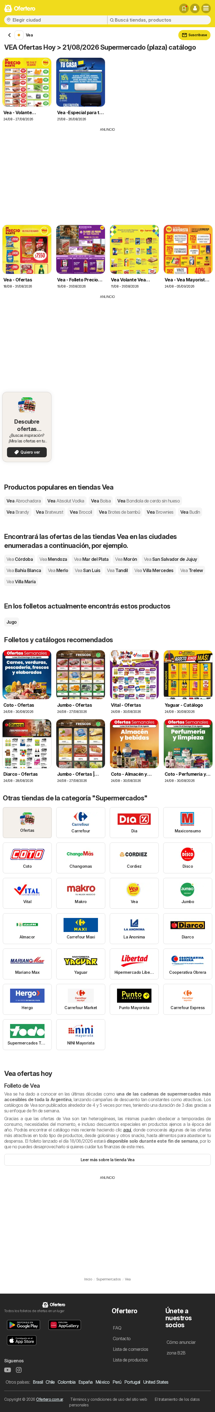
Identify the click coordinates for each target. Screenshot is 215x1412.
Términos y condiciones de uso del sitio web (108, 1399)
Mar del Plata (91, 559)
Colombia (67, 1382)
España (85, 1382)
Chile (50, 1382)
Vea (23, 501)
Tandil (117, 570)
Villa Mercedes (154, 570)
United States (156, 1382)
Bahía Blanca (23, 570)
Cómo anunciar (181, 1342)
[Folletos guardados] (184, 8)
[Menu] (206, 8)
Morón (126, 559)
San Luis (87, 570)
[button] (195, 8)
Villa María (21, 581)
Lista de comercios (130, 1349)
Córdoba (19, 559)
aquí (127, 1130)
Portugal (132, 1382)
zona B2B (176, 1353)
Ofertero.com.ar (49, 1399)
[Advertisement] (107, 174)
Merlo (58, 570)
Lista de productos (130, 1360)
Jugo (11, 622)
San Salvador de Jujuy (170, 559)
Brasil (38, 1382)
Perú (117, 1382)
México (102, 1382)
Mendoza (53, 559)
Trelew (191, 570)
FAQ (117, 1328)
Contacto (122, 1338)
